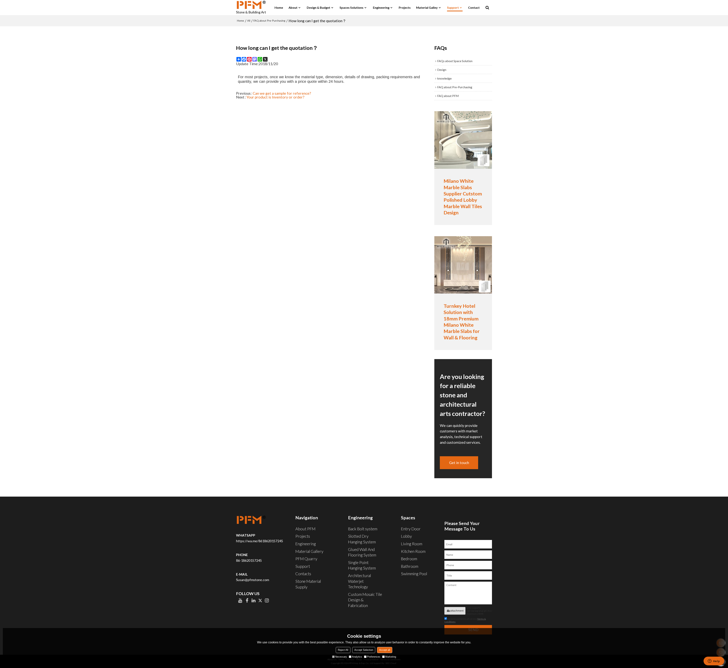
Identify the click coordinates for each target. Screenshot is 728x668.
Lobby (406, 536)
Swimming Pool (414, 573)
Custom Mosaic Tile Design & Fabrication (365, 600)
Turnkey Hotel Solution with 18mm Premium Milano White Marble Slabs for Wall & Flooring (462, 321)
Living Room (411, 543)
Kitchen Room (413, 551)
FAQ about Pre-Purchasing (269, 20)
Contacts (303, 573)
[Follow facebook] (247, 600)
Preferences (373, 656)
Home (279, 7)
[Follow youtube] (240, 600)
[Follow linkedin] (253, 600)
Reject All (343, 649)
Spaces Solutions (351, 7)
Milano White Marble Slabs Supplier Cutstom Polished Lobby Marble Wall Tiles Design (463, 196)
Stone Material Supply (308, 584)
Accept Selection (363, 649)
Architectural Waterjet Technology (359, 581)
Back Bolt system (362, 528)
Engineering (381, 7)
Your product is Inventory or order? (275, 97)
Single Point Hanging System (362, 565)
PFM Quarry (306, 558)
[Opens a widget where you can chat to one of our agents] (713, 661)
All (248, 20)
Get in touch (459, 462)
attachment (457, 610)
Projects (405, 7)
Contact (474, 7)
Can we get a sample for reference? (282, 93)
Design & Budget (318, 7)
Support (453, 7)
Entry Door (411, 528)
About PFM (305, 528)
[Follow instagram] (267, 600)
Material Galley (427, 7)
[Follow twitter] (260, 600)
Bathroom (409, 566)
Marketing (390, 656)
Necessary (341, 656)
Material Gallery (309, 551)
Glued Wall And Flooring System (362, 552)
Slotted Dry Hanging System (362, 539)
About (293, 7)
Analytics (357, 656)
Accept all (384, 649)
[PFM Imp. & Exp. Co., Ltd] (251, 4)
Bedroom (409, 558)
